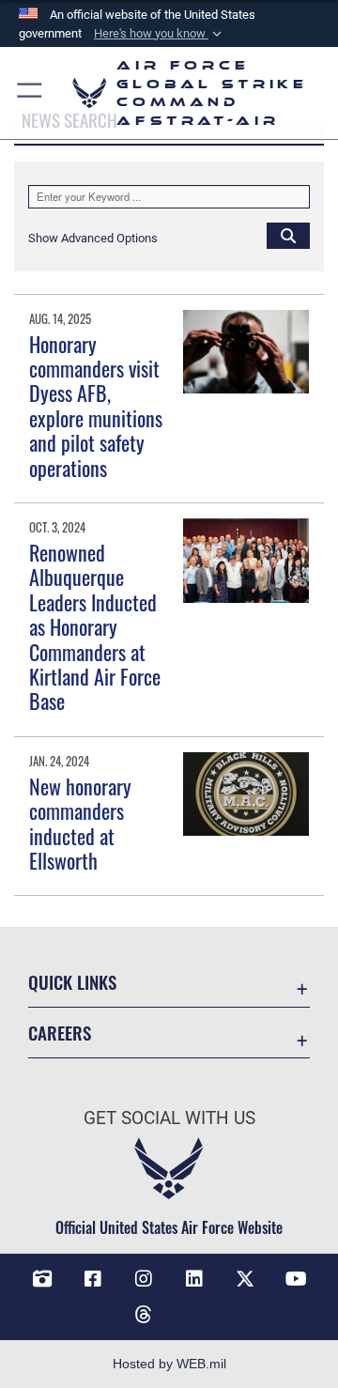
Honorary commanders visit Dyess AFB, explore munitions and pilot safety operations (95, 406)
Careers (59, 1032)
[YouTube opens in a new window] (296, 1279)
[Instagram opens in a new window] (144, 1279)
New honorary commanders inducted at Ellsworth (80, 823)
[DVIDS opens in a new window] (42, 1279)
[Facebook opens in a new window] (93, 1279)
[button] (159, 33)
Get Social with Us (169, 1118)
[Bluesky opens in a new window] (194, 1307)
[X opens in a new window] (245, 1279)
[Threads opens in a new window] (144, 1315)
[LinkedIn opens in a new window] (194, 1279)
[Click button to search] (288, 235)
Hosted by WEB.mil (169, 1363)
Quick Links (72, 981)
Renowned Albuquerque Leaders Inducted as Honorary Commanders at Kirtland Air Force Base (95, 626)
